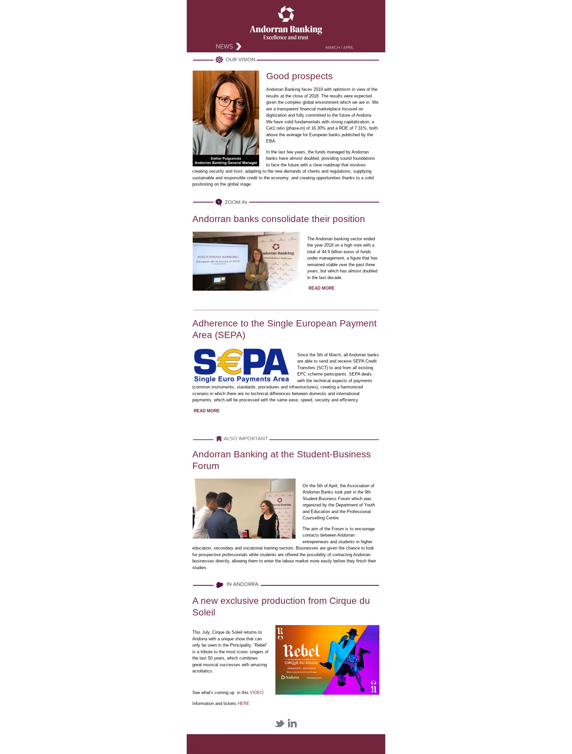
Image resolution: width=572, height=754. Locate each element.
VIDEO (256, 692)
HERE (244, 703)
